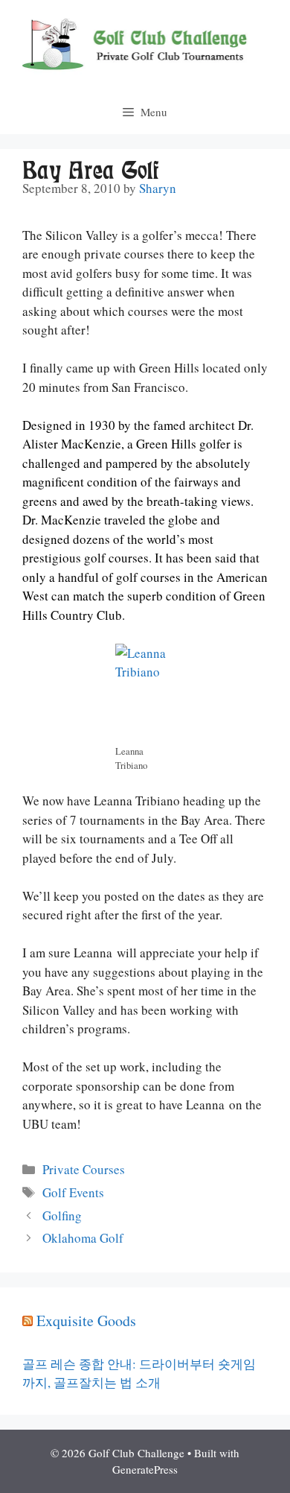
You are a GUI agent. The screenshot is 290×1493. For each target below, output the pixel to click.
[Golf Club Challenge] (145, 42)
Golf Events (73, 1192)
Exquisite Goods (86, 1320)
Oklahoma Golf (82, 1237)
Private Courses (83, 1169)
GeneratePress (145, 1469)
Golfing (62, 1215)
